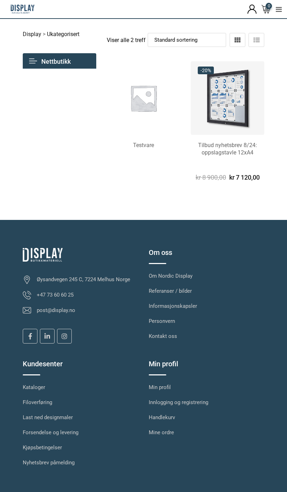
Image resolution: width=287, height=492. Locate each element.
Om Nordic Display (170, 276)
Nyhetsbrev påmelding (49, 462)
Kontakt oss (163, 336)
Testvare (143, 145)
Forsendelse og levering (50, 432)
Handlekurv (162, 417)
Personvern (162, 321)
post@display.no (56, 310)
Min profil (160, 387)
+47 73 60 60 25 (55, 295)
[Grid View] (237, 40)
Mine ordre (161, 432)
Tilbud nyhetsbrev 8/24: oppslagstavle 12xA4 (227, 149)
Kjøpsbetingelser (42, 447)
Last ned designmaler (48, 417)
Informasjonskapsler (173, 306)
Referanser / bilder (170, 291)
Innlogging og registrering (178, 402)
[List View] (256, 40)
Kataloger (34, 387)
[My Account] (252, 8)
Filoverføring (37, 402)
